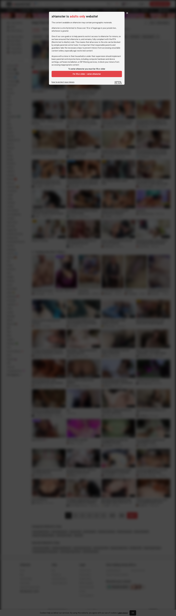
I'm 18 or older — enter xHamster (87, 74)
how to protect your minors (63, 82)
